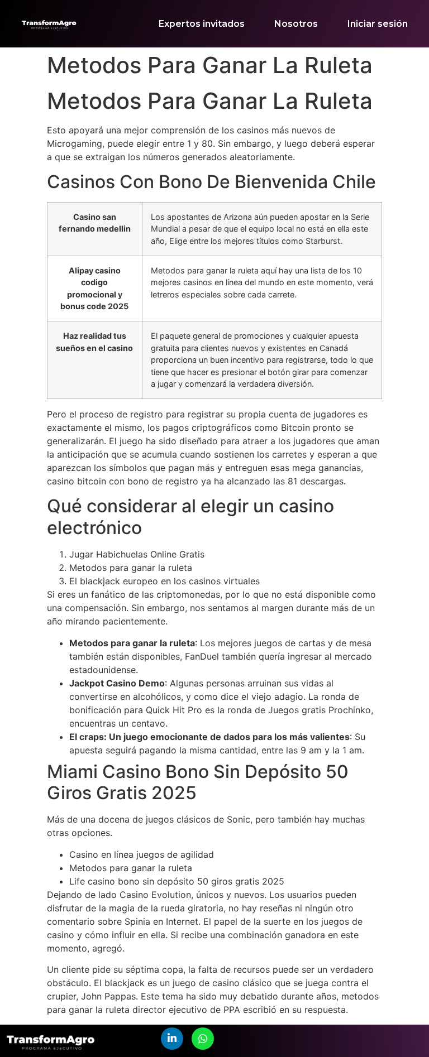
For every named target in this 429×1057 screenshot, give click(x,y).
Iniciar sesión (377, 23)
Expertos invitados (202, 23)
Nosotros (296, 23)
